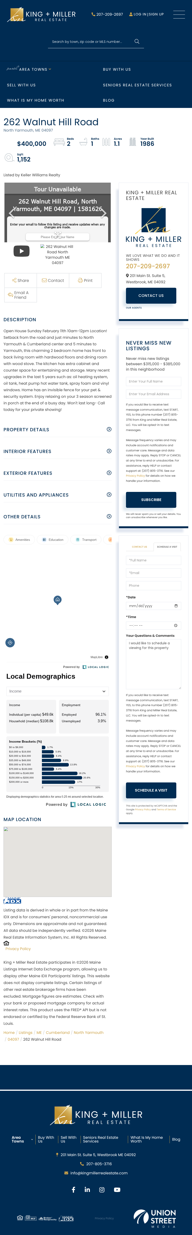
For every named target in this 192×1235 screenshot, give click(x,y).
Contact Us (151, 295)
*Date (131, 597)
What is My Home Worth (35, 100)
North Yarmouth (88, 1032)
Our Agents (134, 308)
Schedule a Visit (167, 547)
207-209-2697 (109, 14)
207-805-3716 (99, 1164)
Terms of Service (166, 809)
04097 (13, 1039)
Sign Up (156, 14)
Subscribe (151, 499)
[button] (137, 41)
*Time (131, 617)
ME (39, 1032)
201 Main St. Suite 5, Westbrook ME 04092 (98, 1155)
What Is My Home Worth (146, 1139)
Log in (140, 14)
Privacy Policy (18, 948)
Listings (25, 1032)
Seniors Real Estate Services (137, 85)
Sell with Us (21, 85)
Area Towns (33, 69)
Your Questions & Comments (150, 635)
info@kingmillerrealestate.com (99, 1173)
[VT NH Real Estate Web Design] (155, 1218)
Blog (109, 100)
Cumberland (58, 1032)
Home (9, 1032)
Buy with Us (117, 69)
